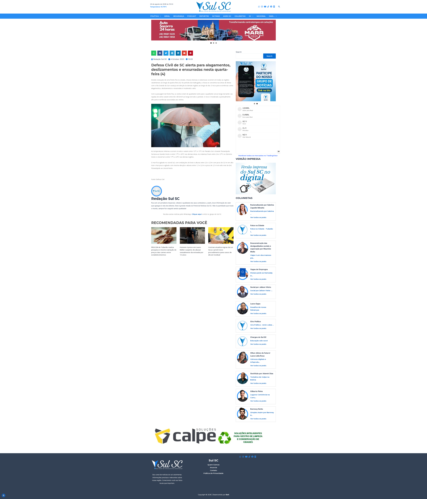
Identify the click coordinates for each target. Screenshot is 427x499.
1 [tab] (211, 43)
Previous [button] (153, 30)
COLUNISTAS (240, 16)
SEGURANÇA (178, 16)
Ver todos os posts (258, 217)
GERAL (167, 16)
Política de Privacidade (213, 473)
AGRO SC (227, 16)
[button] (153, 53)
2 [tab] (213, 43)
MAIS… (272, 16)
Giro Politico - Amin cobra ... (262, 325)
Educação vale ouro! (259, 341)
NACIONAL (261, 16)
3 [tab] (216, 43)
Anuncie (213, 467)
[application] (160, 16)
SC (250, 16)
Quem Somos (213, 465)
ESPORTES (204, 16)
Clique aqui (196, 214)
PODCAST (191, 16)
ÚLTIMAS (216, 16)
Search (239, 52)
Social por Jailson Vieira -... (261, 290)
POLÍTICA (154, 16)
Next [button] (273, 30)
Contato (213, 470)
